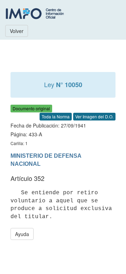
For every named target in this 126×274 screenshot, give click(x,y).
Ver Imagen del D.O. (94, 116)
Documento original (31, 108)
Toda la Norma (56, 116)
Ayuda (22, 233)
